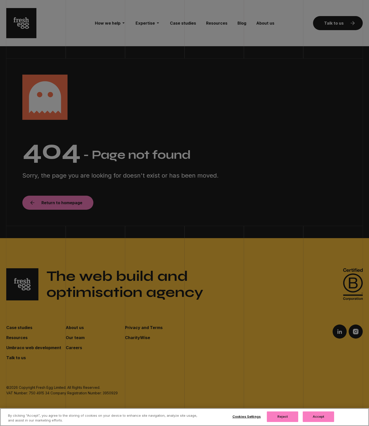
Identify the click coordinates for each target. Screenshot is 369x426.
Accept (318, 416)
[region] (184, 417)
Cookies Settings (246, 416)
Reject (282, 416)
